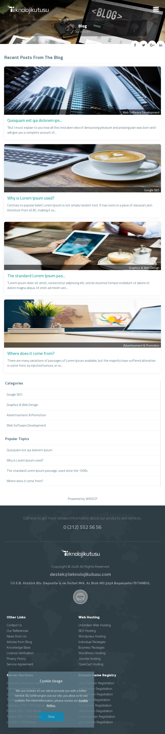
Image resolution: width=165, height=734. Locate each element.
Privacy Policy (16, 658)
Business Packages (91, 647)
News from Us (16, 636)
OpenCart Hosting (90, 664)
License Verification (20, 653)
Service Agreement (20, 664)
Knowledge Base (18, 647)
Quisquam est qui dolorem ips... (34, 120)
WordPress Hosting (91, 653)
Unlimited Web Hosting (94, 625)
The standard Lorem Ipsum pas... (36, 275)
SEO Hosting (87, 631)
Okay (51, 716)
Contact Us (14, 625)
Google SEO (151, 190)
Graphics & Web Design (144, 267)
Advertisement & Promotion (141, 345)
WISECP (91, 498)
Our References (17, 631)
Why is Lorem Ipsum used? (30, 198)
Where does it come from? (31, 353)
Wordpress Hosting (92, 636)
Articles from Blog (19, 642)
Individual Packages (91, 642)
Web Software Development (141, 112)
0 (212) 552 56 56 (82, 527)
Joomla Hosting (89, 658)
